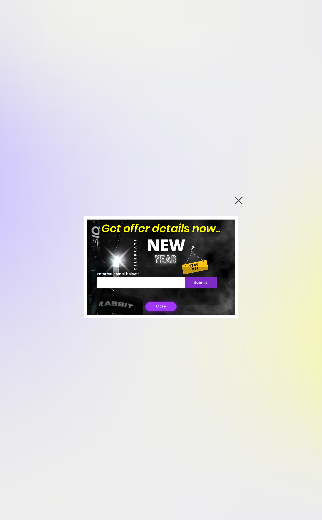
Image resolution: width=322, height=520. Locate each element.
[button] (238, 200)
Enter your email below (117, 273)
